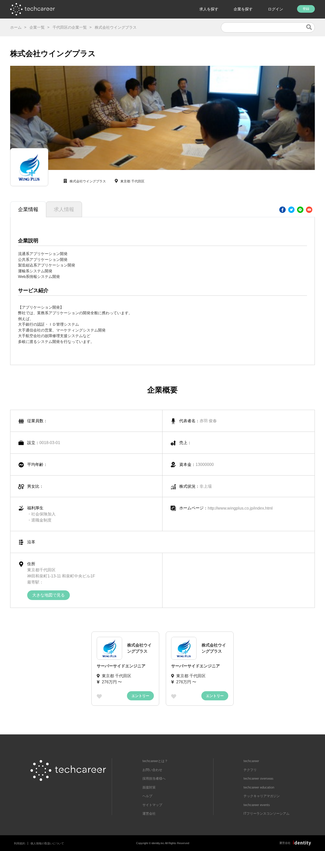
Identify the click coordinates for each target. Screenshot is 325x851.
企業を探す (243, 9)
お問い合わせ (152, 770)
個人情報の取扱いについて (47, 843)
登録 (306, 9)
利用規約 (19, 843)
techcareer (251, 761)
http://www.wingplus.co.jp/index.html (240, 508)
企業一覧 (37, 27)
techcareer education (258, 787)
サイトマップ (152, 805)
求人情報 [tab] (64, 209)
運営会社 (149, 813)
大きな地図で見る (48, 595)
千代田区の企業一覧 (70, 27)
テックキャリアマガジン (261, 796)
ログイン (275, 9)
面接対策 (149, 787)
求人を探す (208, 9)
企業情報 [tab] (28, 209)
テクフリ (250, 770)
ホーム (16, 27)
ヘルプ (147, 796)
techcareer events (256, 805)
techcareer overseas (258, 778)
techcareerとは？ (155, 761)
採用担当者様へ (154, 778)
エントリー (140, 696)
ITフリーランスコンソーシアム (266, 813)
